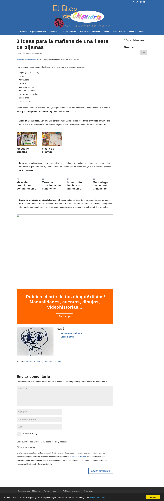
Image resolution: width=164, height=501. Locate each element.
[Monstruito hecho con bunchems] (77, 179)
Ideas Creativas (119, 32)
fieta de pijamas (41, 361)
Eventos (132, 32)
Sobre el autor (67, 337)
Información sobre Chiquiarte (29, 491)
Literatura (53, 32)
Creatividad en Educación (89, 32)
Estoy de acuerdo (27, 447)
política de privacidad (78, 456)
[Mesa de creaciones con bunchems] (27, 179)
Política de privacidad (71, 491)
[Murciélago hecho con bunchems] (103, 179)
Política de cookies (51, 491)
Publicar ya (65, 316)
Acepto (153, 497)
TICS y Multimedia (68, 32)
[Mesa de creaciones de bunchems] (52, 179)
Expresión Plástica (38, 32)
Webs (141, 32)
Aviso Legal (88, 491)
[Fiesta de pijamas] (27, 146)
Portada (23, 32)
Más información (97, 497)
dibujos (29, 361)
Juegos (107, 32)
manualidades (55, 361)
